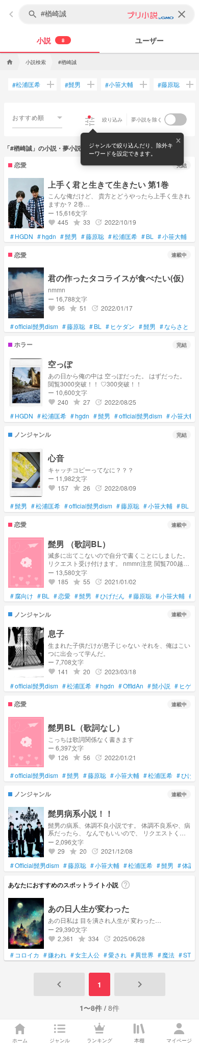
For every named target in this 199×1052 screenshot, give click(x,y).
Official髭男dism (34, 865)
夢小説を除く (147, 119)
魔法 (166, 955)
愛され (115, 955)
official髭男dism (34, 326)
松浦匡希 (26, 84)
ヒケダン (120, 326)
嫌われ (54, 955)
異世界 (142, 955)
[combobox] (37, 117)
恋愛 (62, 596)
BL (147, 236)
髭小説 (158, 686)
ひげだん (110, 596)
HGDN (21, 236)
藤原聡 (169, 84)
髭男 (73, 84)
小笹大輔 (119, 84)
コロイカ (24, 955)
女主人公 (85, 955)
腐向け (21, 596)
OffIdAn (130, 686)
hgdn (46, 236)
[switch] (175, 119)
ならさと (174, 326)
